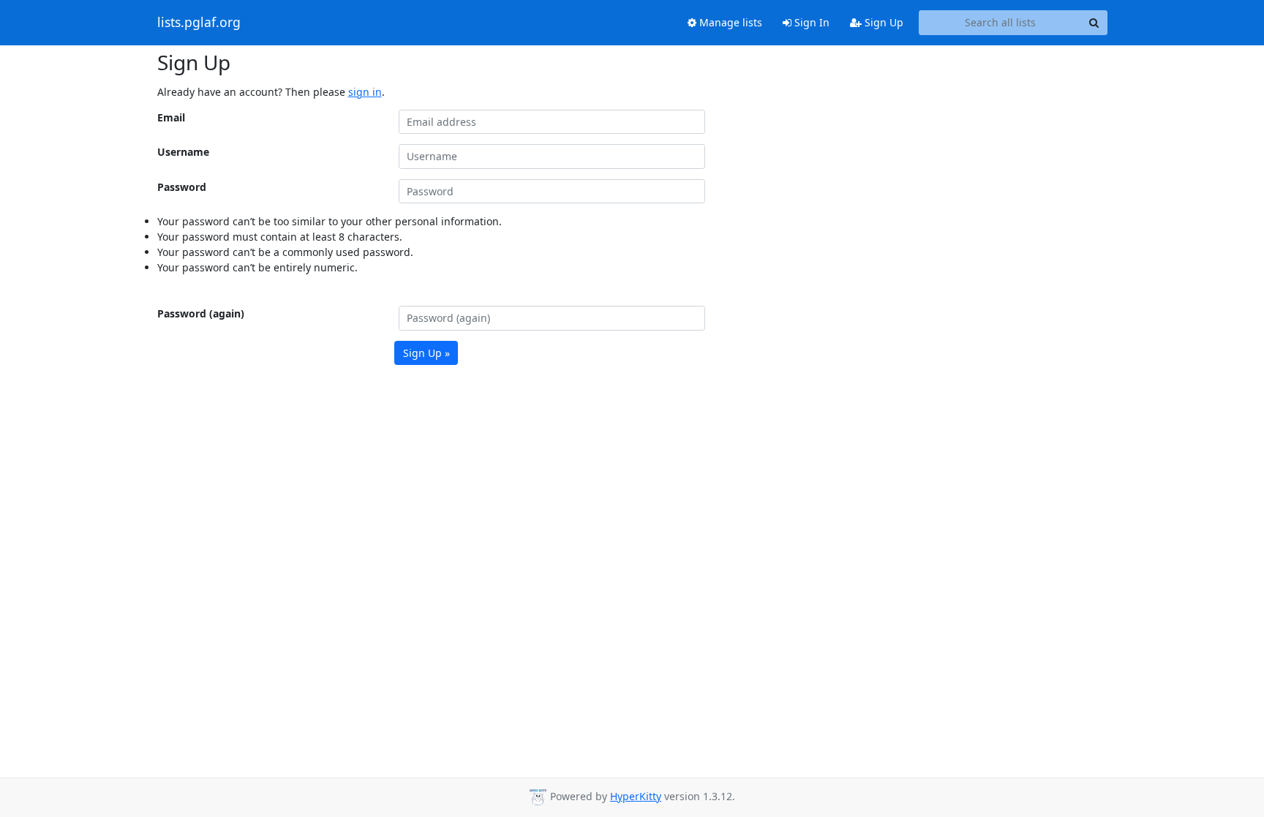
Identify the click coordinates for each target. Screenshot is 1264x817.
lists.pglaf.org (199, 22)
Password (181, 187)
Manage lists (729, 22)
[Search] (1094, 22)
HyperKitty (635, 796)
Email (171, 117)
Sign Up (882, 22)
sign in (365, 92)
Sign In (810, 22)
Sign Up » (426, 353)
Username (183, 152)
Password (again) (200, 313)
